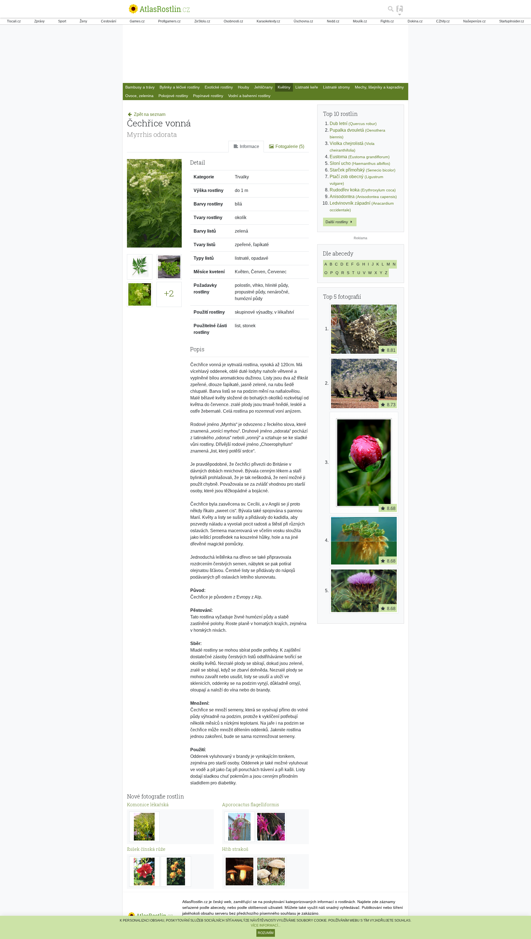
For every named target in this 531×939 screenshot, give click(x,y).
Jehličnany (263, 87)
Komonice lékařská (148, 804)
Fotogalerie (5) (289, 146)
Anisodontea (363, 196)
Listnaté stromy (336, 87)
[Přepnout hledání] (390, 8)
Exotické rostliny (219, 87)
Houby (243, 87)
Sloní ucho (360, 163)
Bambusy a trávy (140, 87)
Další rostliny (337, 222)
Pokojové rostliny (173, 95)
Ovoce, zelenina (139, 95)
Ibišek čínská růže (146, 849)
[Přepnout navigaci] (399, 8)
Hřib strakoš (235, 849)
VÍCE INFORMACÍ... (265, 925)
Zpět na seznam (149, 114)
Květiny (284, 87)
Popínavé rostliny (208, 95)
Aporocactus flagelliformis (250, 804)
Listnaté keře (306, 87)
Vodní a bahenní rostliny (249, 95)
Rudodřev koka (363, 190)
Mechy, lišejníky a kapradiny (379, 87)
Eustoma (360, 156)
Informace (249, 146)
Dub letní (353, 123)
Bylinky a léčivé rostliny (180, 87)
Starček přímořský (362, 170)
